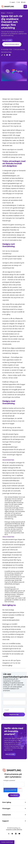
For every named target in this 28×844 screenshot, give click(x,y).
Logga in (13, 2)
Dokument (6, 815)
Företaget (6, 808)
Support (5, 821)
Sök (19, 2)
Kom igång (6, 802)
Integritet (9, 829)
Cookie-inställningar (7, 842)
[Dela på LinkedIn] (10, 55)
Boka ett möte (6, 40)
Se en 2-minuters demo (12, 44)
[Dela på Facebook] (7, 55)
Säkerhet (19, 829)
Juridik (14, 829)
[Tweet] (4, 55)
